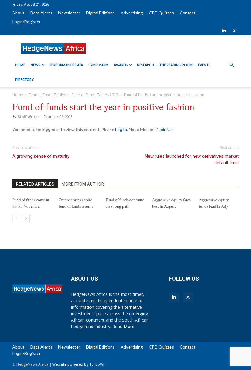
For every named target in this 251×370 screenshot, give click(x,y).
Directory (24, 79)
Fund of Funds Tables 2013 (95, 94)
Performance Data (66, 65)
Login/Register (26, 21)
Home (20, 65)
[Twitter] (234, 30)
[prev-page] (16, 218)
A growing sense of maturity (40, 156)
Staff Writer (28, 116)
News (35, 65)
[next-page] (26, 218)
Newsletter (69, 12)
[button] (231, 65)
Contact (188, 12)
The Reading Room (176, 65)
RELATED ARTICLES (35, 184)
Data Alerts (41, 12)
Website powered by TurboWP (79, 364)
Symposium (98, 65)
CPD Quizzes (161, 12)
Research (145, 65)
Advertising (132, 12)
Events (204, 65)
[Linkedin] (224, 30)
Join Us (166, 129)
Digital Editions (100, 12)
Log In (121, 129)
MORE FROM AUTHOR (83, 184)
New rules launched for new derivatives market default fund (192, 159)
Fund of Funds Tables (47, 94)
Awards (121, 65)
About (18, 12)
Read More (123, 326)
